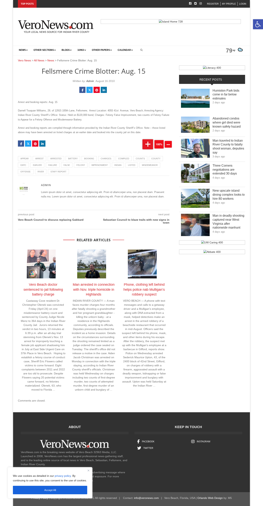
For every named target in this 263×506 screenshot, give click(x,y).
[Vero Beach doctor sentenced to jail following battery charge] (43, 264)
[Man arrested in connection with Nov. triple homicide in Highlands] (93, 264)
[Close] (88, 470)
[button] (258, 24)
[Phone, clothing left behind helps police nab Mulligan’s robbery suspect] (144, 264)
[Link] (195, 99)
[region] (50, 482)
